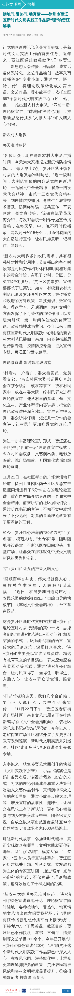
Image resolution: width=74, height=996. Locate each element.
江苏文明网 (11, 4)
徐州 (31, 4)
